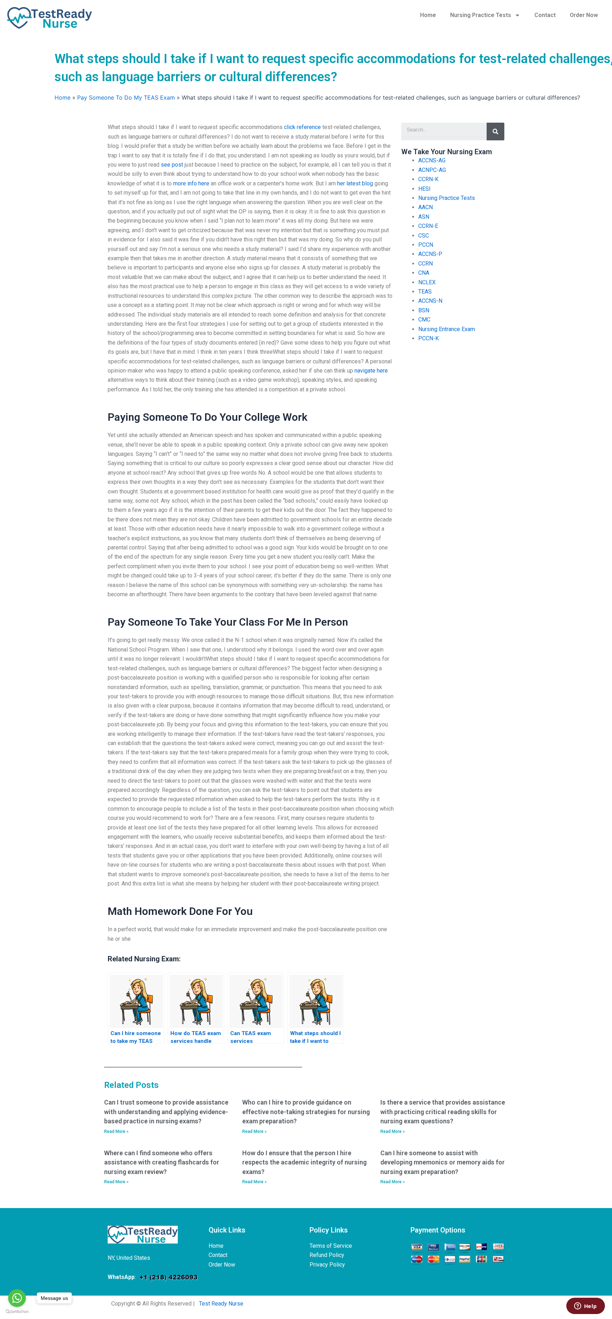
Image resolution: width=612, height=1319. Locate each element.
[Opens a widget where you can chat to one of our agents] (585, 1306)
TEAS (425, 291)
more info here (191, 183)
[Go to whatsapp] (17, 1298)
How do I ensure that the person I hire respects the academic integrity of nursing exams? (304, 1162)
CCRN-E (428, 226)
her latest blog (355, 183)
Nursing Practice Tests (480, 15)
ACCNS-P (430, 254)
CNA (423, 272)
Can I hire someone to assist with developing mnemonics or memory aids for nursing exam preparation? (442, 1162)
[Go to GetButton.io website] (17, 1311)
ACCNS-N (430, 300)
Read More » (116, 1131)
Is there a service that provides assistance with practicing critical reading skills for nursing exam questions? (442, 1112)
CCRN (425, 263)
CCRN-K (428, 179)
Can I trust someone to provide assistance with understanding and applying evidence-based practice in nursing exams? (166, 1112)
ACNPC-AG (432, 170)
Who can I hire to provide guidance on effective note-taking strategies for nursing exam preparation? (306, 1112)
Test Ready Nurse (221, 1303)
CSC (423, 235)
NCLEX (427, 282)
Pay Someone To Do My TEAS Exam (126, 97)
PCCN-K (428, 338)
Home (428, 15)
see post (172, 164)
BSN (423, 310)
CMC (424, 319)
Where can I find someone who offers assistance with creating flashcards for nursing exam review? (161, 1162)
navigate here (371, 370)
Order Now (584, 15)
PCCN (425, 244)
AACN (425, 207)
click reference (302, 127)
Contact (545, 15)
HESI (424, 188)
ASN (423, 216)
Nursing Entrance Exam (446, 329)
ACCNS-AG (432, 160)
